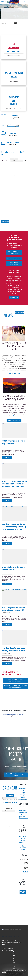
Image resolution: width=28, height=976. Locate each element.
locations (19, 970)
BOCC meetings (13, 47)
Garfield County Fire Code (22, 842)
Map (3, 944)
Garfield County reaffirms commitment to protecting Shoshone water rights (14, 527)
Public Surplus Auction (22, 794)
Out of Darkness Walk (14, 373)
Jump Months (6, 798)
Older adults (5, 16)
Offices (3, 9)
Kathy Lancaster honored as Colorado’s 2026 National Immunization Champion (14, 484)
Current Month (14, 159)
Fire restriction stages (23, 847)
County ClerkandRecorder (14, 100)
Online (3, 20)
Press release (17, 416)
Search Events (6, 161)
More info (7, 457)
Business (4, 13)
